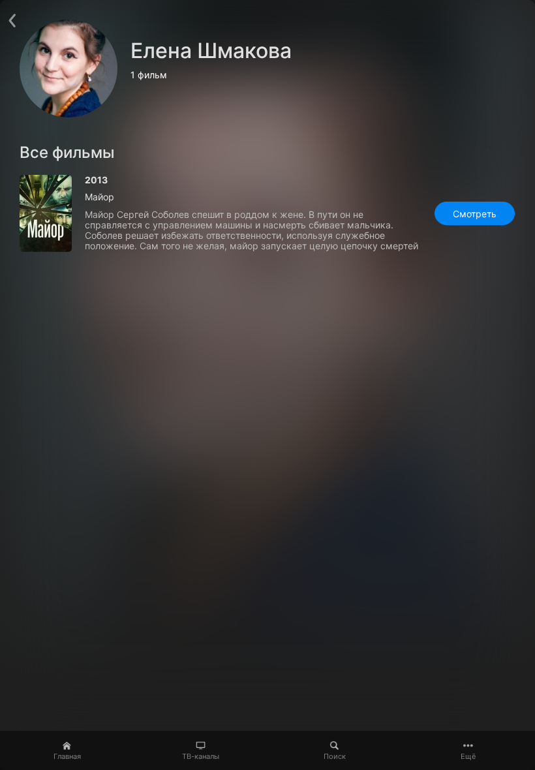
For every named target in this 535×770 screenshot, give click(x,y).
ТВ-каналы (200, 756)
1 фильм (148, 74)
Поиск (335, 756)
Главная (67, 756)
